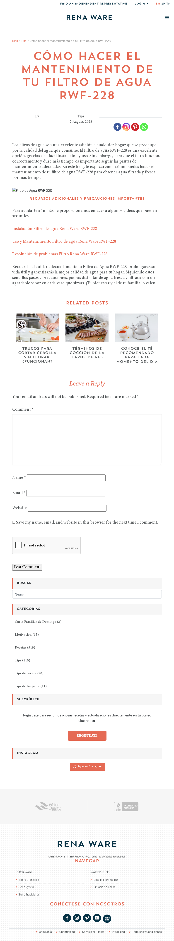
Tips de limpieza (27, 686)
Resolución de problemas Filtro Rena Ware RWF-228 (59, 254)
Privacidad (118, 932)
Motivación (23, 635)
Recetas (20, 647)
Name (19, 478)
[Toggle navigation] (167, 17)
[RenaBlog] (107, 918)
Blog (15, 41)
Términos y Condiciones (147, 932)
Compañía (45, 932)
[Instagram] (126, 127)
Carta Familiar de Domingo (35, 622)
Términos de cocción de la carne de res (87, 353)
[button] (141, 3)
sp (163, 3)
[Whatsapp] (144, 127)
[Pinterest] (135, 127)
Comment (22, 409)
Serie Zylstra (26, 887)
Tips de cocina (25, 673)
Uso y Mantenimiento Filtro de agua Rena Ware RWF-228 (64, 241)
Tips (24, 41)
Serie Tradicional (29, 894)
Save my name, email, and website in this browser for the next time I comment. (87, 522)
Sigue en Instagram (89, 767)
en (158, 3)
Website (19, 508)
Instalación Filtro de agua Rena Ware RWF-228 (54, 229)
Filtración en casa (105, 887)
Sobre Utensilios (29, 880)
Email (18, 493)
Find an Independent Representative (93, 3)
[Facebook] (117, 127)
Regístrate (87, 735)
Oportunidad (67, 932)
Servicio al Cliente (93, 932)
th (168, 3)
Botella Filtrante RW (106, 880)
